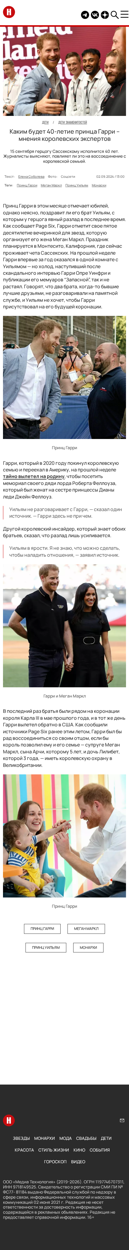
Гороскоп (55, 1161)
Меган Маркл (51, 185)
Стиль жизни (53, 1150)
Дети (106, 1138)
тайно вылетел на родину (33, 476)
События (100, 1150)
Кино (79, 1150)
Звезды (21, 1138)
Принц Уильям (76, 185)
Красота (24, 1150)
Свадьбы (86, 1138)
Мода (65, 1138)
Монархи (99, 185)
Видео (78, 1161)
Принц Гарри (27, 185)
